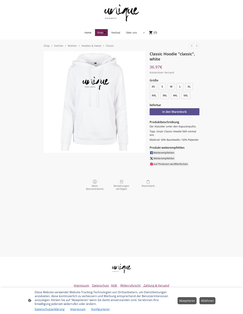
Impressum (81, 285)
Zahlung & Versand (156, 285)
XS (153, 86)
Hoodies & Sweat (91, 45)
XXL (154, 95)
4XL (175, 95)
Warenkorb (148, 186)
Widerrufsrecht (130, 285)
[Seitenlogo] (121, 12)
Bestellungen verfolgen (121, 187)
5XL (186, 95)
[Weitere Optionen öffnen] (144, 32)
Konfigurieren (100, 309)
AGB (114, 285)
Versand (169, 72)
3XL (165, 95)
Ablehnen (207, 301)
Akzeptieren (187, 301)
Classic (110, 45)
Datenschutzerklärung (50, 309)
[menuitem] (191, 45)
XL (189, 86)
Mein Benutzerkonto (95, 187)
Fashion (58, 45)
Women (72, 45)
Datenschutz (100, 285)
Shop (47, 45)
